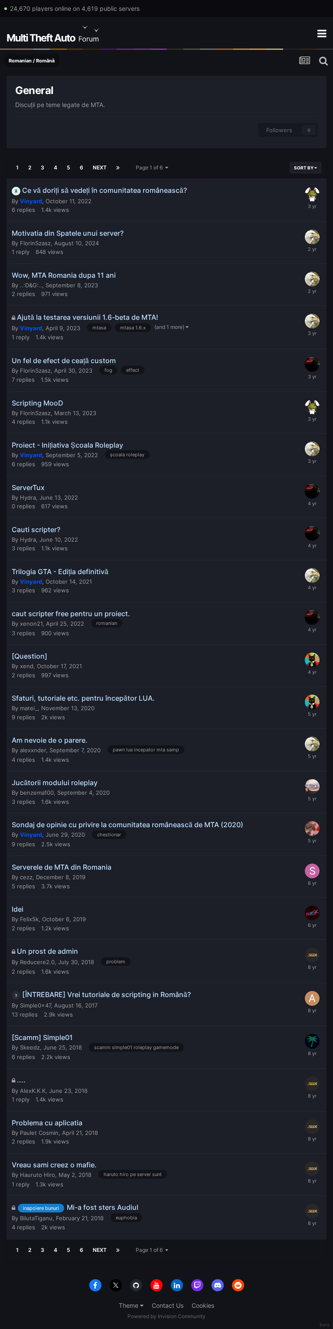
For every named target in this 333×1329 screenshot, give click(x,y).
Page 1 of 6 (150, 167)
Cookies (203, 1305)
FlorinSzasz (35, 243)
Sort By (304, 167)
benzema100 (37, 792)
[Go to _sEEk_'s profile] (312, 955)
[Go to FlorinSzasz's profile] (312, 194)
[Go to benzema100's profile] (312, 786)
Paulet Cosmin (39, 1132)
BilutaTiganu (36, 1218)
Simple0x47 (35, 1005)
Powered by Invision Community (166, 1316)
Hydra (28, 497)
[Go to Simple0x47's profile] (312, 1041)
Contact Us (167, 1305)
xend (26, 666)
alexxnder (33, 750)
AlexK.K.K (33, 1090)
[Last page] (118, 167)
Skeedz (30, 1047)
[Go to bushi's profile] (312, 828)
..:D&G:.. (31, 285)
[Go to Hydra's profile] (312, 364)
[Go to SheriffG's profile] (312, 871)
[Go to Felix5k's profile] (312, 913)
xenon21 (31, 623)
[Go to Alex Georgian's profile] (312, 998)
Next (100, 167)
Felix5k (29, 919)
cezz (26, 877)
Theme (129, 1305)
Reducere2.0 (37, 962)
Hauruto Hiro (37, 1174)
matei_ (29, 708)
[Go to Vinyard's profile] (312, 237)
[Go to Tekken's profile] (312, 660)
